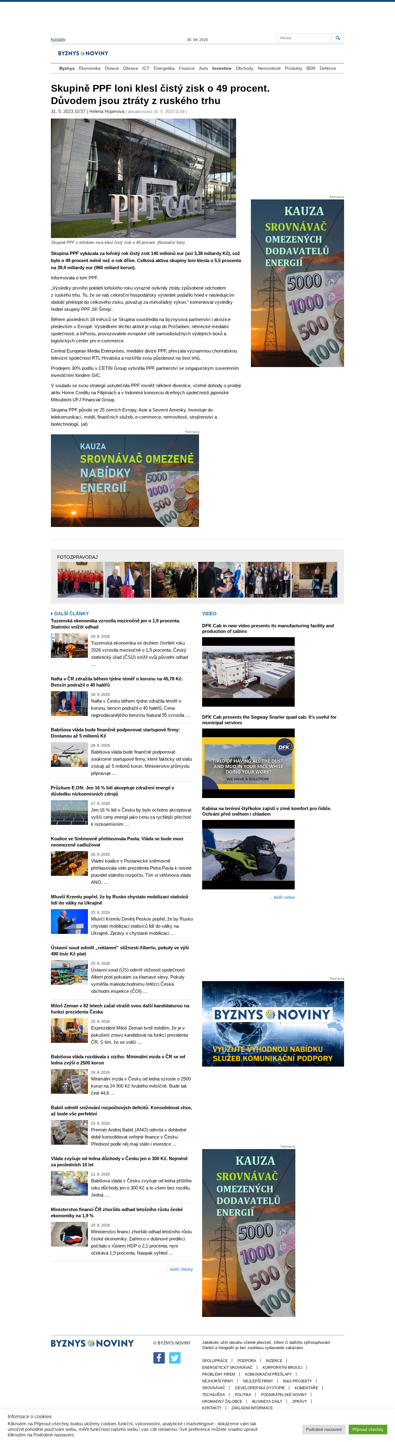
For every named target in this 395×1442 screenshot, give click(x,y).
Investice (221, 68)
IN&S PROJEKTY (297, 1381)
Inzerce (274, 1361)
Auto (203, 68)
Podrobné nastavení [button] (324, 1429)
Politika (243, 1395)
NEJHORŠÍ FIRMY (217, 1381)
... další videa (282, 897)
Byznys (67, 68)
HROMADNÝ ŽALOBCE (222, 1401)
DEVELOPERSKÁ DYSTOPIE (260, 1388)
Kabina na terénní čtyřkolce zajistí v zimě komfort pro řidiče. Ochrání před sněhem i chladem (266, 811)
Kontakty (58, 39)
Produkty (293, 68)
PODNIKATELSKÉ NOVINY (284, 1395)
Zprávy (299, 1401)
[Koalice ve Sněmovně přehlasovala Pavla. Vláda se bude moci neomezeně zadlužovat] (69, 863)
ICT (145, 68)
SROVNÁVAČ (213, 1388)
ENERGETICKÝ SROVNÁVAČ (227, 1367)
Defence (328, 68)
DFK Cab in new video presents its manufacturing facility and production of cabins (268, 628)
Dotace (112, 68)
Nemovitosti (269, 68)
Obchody (244, 68)
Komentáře (306, 1388)
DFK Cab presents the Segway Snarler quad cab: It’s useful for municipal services (269, 719)
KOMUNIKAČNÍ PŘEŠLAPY (268, 1374)
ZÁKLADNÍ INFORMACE (252, 1408)
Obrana (130, 68)
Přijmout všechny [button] (368, 1429)
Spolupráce (215, 1361)
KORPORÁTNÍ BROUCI (282, 1367)
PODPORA (247, 1361)
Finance (187, 68)
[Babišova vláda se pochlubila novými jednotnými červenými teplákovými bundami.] (80, 580)
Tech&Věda (213, 1395)
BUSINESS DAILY (267, 1401)
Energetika (164, 68)
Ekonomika (90, 68)
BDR (310, 68)
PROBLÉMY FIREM (218, 1374)
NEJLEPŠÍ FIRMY (258, 1381)
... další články (179, 1269)
